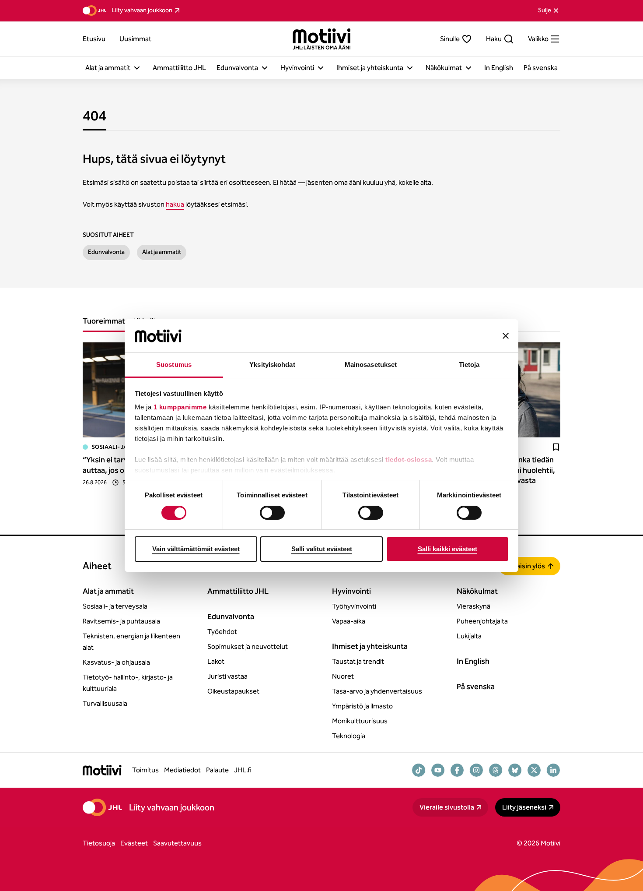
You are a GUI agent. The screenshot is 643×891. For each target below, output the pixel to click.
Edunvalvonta (106, 252)
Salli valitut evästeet (321, 549)
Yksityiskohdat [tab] (272, 364)
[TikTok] (419, 770)
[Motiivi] (322, 38)
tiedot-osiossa (408, 459)
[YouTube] (438, 770)
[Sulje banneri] (506, 336)
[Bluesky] (515, 770)
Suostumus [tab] (174, 364)
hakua (175, 204)
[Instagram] (476, 770)
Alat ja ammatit (161, 252)
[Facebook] (457, 770)
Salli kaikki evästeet (447, 549)
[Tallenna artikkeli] (556, 447)
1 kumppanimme (180, 407)
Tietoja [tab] (469, 364)
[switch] (272, 513)
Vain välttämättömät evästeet (196, 549)
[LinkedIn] (553, 770)
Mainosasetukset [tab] (371, 364)
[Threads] (496, 770)
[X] (534, 770)
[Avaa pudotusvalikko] (137, 68)
